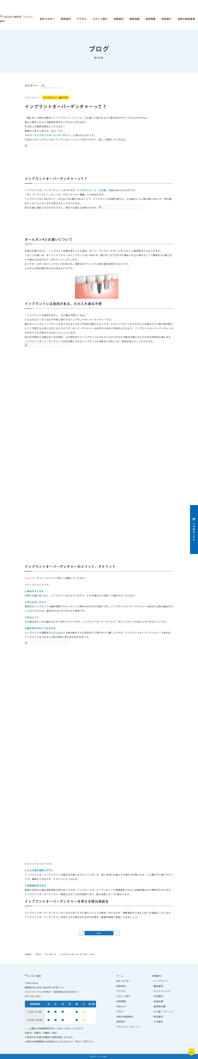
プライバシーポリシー (128, 1026)
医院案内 (66, 18)
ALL (99, 933)
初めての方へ (47, 18)
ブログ (120, 1011)
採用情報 (151, 18)
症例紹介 (166, 18)
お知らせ (121, 1006)
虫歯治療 (158, 1001)
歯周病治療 (160, 1006)
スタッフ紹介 (100, 18)
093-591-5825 (33, 996)
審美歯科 (158, 985)
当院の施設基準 (124, 1016)
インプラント (161, 980)
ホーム (120, 975)
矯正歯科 (158, 1016)
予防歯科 (158, 996)
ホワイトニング (162, 991)
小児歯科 (158, 1021)
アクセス (82, 18)
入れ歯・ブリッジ (163, 1011)
